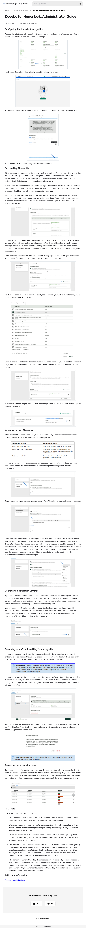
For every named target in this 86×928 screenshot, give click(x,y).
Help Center (23, 4)
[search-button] (80, 4)
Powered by (38, 926)
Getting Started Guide (20, 10)
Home (7, 10)
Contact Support (43, 918)
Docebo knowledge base (15, 880)
